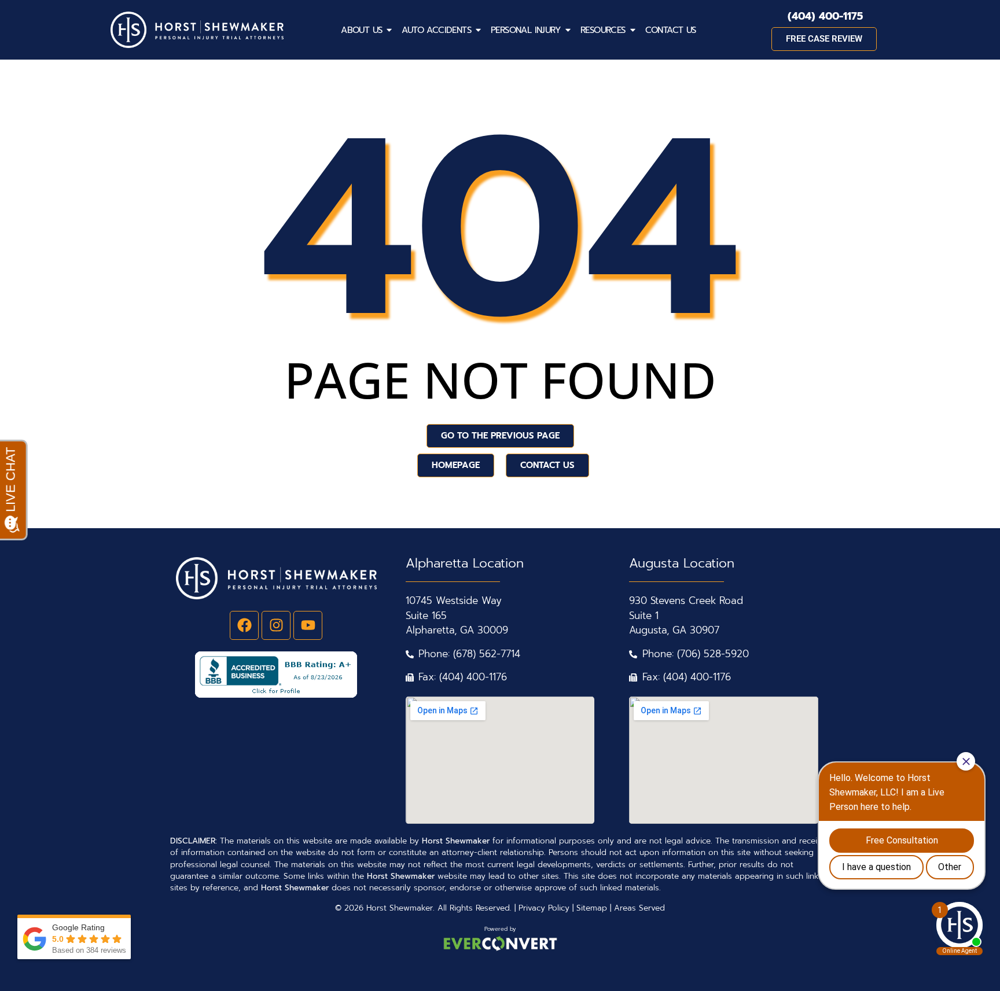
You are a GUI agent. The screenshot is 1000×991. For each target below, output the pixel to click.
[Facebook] (244, 625)
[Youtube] (307, 625)
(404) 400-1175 (825, 16)
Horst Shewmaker (399, 908)
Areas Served (639, 908)
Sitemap (591, 908)
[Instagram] (276, 625)
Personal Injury (526, 30)
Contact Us (670, 30)
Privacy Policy (544, 908)
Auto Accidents (436, 30)
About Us (361, 30)
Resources (603, 30)
